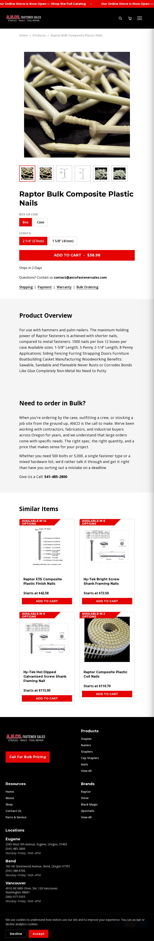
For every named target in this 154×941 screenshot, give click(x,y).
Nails (84, 764)
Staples (86, 739)
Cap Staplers (90, 758)
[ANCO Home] (24, 18)
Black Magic (89, 804)
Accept (38, 934)
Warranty (64, 287)
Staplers (87, 751)
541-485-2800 (55, 476)
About (10, 798)
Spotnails (87, 811)
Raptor (86, 791)
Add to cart (47, 601)
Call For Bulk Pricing (27, 757)
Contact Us (13, 811)
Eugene (13, 839)
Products (39, 35)
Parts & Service (16, 817)
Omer (85, 798)
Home (23, 35)
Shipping (26, 287)
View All (86, 771)
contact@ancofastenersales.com (80, 277)
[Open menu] (140, 18)
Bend (11, 861)
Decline (16, 934)
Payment (45, 287)
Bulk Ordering (87, 287)
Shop (9, 804)
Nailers (86, 745)
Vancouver (16, 883)
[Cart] (130, 18)
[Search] (120, 18)
